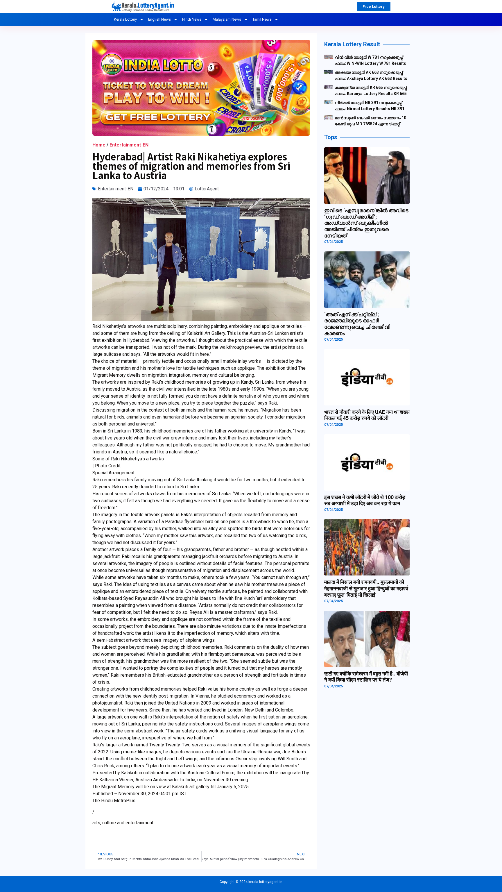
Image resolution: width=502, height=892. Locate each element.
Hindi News (191, 19)
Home (98, 145)
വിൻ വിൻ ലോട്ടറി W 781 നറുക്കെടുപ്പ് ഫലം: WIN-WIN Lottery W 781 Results (370, 60)
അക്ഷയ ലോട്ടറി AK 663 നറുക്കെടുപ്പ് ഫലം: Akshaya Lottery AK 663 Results (371, 75)
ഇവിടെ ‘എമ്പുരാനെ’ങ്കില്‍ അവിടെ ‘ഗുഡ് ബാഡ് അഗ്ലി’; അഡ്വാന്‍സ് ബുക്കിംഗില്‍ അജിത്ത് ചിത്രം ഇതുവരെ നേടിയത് (366, 222)
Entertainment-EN (129, 145)
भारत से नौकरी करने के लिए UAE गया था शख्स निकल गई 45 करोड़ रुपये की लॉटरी (367, 415)
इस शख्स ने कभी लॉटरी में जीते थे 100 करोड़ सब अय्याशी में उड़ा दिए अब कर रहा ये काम (364, 500)
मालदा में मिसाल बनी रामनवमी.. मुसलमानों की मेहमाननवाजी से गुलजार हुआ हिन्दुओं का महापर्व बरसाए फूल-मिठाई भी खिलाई (366, 588)
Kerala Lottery (125, 19)
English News (159, 19)
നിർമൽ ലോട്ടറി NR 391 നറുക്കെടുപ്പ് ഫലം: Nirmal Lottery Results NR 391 (369, 105)
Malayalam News (227, 19)
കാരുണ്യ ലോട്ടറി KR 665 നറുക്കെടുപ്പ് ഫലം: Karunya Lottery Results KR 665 (371, 90)
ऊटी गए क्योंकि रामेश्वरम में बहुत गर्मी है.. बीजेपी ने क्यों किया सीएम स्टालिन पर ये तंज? (366, 677)
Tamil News (262, 19)
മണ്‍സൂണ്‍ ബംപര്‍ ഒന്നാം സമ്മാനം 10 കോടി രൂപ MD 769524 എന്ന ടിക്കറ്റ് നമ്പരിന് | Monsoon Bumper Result (370, 121)
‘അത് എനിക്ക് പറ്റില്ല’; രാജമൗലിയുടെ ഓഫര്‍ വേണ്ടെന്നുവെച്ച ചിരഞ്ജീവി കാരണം (357, 323)
